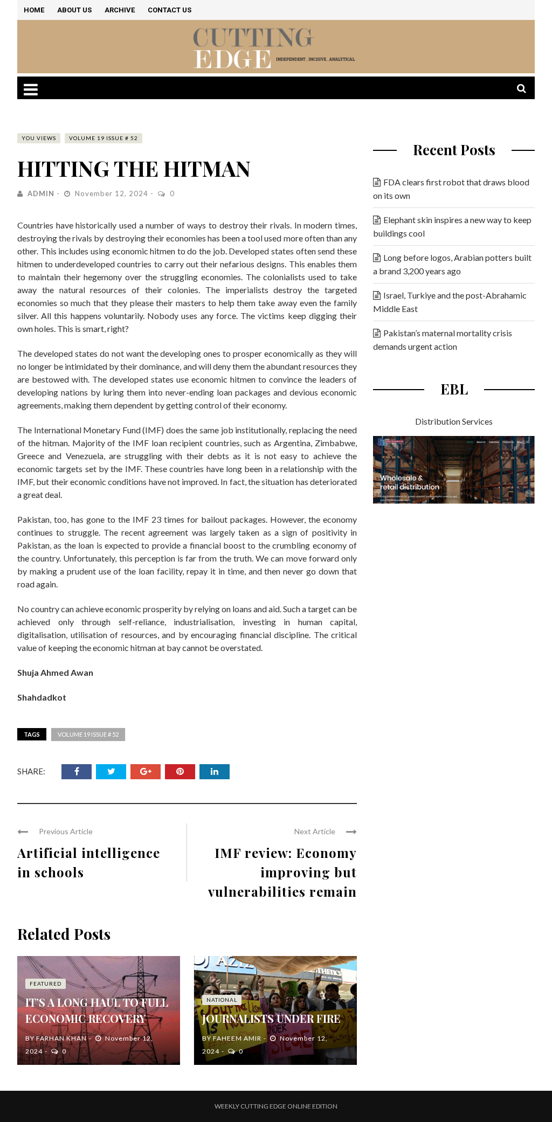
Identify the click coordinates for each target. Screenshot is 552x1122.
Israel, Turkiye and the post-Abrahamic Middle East (450, 302)
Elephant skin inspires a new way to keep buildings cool (452, 226)
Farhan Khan (61, 1038)
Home (34, 10)
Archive (120, 10)
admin (40, 193)
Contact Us (169, 10)
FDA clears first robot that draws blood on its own (451, 188)
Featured (45, 983)
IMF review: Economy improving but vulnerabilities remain (282, 872)
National (221, 999)
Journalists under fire (271, 1018)
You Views (39, 138)
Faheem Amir (237, 1038)
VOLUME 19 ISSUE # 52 (103, 138)
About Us (74, 10)
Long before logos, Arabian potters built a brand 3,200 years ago (452, 264)
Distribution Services (454, 421)
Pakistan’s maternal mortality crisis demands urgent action (442, 339)
